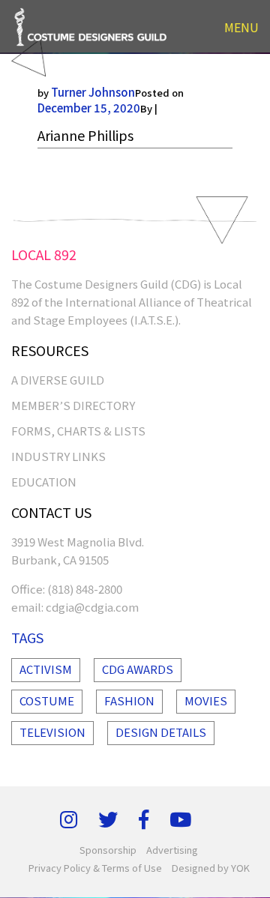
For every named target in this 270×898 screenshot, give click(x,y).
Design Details (161, 732)
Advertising (172, 850)
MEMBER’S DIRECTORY (73, 405)
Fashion (129, 700)
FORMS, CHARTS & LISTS (78, 431)
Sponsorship (108, 850)
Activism (46, 669)
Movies (205, 700)
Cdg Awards (137, 669)
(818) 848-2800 (84, 589)
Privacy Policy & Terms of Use (95, 868)
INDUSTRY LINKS (58, 456)
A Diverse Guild (57, 380)
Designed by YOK (211, 868)
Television (53, 732)
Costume (47, 700)
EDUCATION (43, 481)
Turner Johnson (93, 92)
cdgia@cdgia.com (92, 607)
